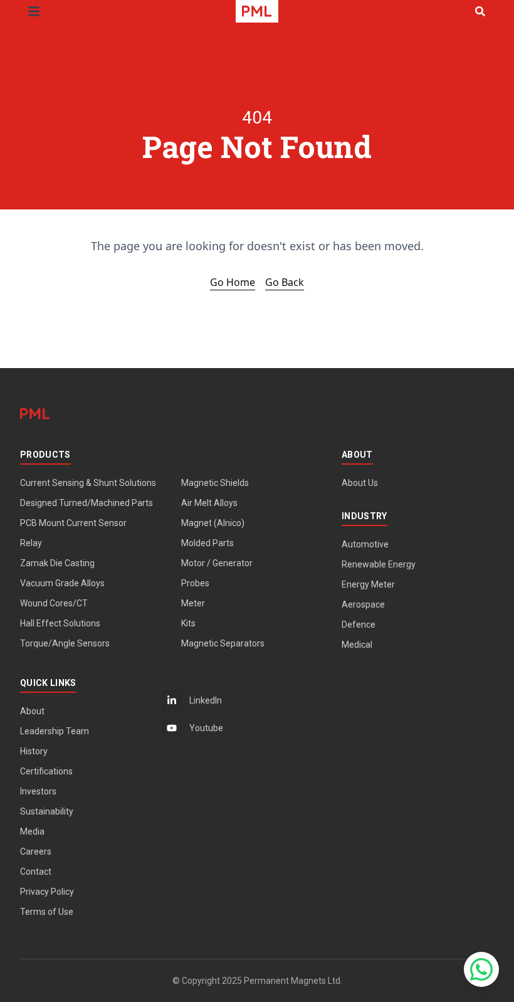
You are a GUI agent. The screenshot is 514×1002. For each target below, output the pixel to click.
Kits (188, 623)
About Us (360, 483)
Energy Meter (368, 584)
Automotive (365, 544)
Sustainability (46, 811)
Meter (193, 603)
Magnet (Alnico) (212, 523)
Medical (357, 645)
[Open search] (480, 11)
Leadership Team (54, 731)
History (34, 751)
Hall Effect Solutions (60, 623)
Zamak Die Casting (57, 563)
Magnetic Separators (223, 643)
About (32, 711)
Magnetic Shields (215, 483)
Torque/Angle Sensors (65, 643)
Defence (358, 625)
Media (32, 831)
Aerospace (363, 604)
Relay (31, 543)
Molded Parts (207, 543)
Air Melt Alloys (209, 503)
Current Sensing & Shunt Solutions (88, 483)
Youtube (206, 728)
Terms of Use (46, 912)
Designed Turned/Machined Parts (86, 503)
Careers (35, 851)
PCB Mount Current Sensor (73, 523)
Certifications (46, 771)
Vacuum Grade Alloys (62, 583)
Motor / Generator (217, 563)
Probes (195, 583)
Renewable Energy (379, 564)
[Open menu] (34, 11)
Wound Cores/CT (54, 603)
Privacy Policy (47, 892)
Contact (35, 872)
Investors (38, 791)
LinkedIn (205, 700)
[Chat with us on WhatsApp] (481, 969)
